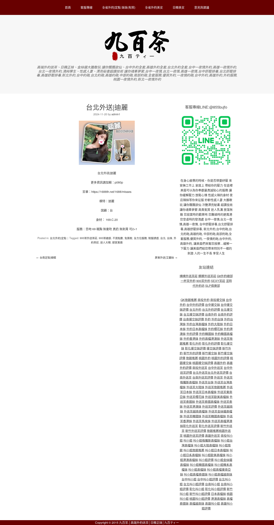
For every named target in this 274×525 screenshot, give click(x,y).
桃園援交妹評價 (202, 363)
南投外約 (204, 300)
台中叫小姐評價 (207, 479)
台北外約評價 (211, 309)
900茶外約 (203, 281)
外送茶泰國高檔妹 (208, 401)
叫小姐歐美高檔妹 (214, 455)
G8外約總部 (225, 276)
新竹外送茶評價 (195, 431)
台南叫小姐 (212, 484)
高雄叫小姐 (212, 503)
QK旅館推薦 (189, 300)
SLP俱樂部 (212, 285)
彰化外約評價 (211, 343)
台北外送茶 (200, 372)
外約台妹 (217, 319)
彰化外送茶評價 (209, 426)
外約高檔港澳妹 (209, 338)
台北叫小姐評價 (193, 484)
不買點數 (118, 238)
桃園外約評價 (220, 358)
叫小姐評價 (206, 460)
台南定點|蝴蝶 (46, 257)
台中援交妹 (212, 305)
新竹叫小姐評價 (199, 494)
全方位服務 (140, 238)
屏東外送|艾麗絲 (166, 257)
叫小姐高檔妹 (197, 469)
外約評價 (192, 334)
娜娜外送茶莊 (207, 276)
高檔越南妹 (196, 503)
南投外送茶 (199, 368)
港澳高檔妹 (218, 498)
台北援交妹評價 (193, 314)
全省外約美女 (154, 7)
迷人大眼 (105, 242)
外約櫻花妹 (215, 329)
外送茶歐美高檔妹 (217, 397)
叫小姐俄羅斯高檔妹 (206, 440)
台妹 (169, 238)
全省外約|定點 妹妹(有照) (118, 7)
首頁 (68, 7)
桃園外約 (205, 358)
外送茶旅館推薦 (215, 387)
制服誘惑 (153, 238)
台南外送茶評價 (202, 377)
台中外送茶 (215, 368)
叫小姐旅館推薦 (193, 450)
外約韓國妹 (206, 334)
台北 (163, 238)
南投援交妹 (217, 300)
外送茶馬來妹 (202, 421)
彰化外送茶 (190, 426)
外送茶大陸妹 (195, 387)
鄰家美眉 (117, 242)
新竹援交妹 (209, 353)
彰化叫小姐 (196, 489)
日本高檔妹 (218, 494)
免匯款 (128, 238)
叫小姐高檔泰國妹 (196, 474)
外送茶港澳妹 (192, 406)
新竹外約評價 (192, 353)
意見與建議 (201, 7)
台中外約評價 (195, 305)
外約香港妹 (190, 338)
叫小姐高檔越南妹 (220, 474)
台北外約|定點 (58, 238)
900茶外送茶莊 (88, 238)
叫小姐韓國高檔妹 (202, 465)
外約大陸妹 (215, 324)
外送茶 (218, 377)
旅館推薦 (192, 358)
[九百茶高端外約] (137, 59)
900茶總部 (105, 238)
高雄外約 (220, 363)
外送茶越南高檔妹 (196, 411)
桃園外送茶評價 (193, 435)
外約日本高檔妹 (196, 329)
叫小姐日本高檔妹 (217, 450)
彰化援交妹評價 (195, 348)
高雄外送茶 (212, 435)
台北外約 (195, 309)
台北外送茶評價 (218, 372)
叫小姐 (187, 440)
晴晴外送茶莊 (189, 276)
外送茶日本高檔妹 (205, 392)
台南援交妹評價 (193, 319)
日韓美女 (179, 7)
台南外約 (211, 314)
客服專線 (86, 7)
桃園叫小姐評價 (199, 498)
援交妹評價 (214, 348)
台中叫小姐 (189, 479)
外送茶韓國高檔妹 (214, 416)
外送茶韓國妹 (192, 416)
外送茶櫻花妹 (195, 397)
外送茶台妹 (206, 382)
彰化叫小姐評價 (215, 489)
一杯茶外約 (188, 281)
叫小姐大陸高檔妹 (206, 445)
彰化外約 (195, 343)
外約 (208, 319)
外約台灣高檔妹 (196, 324)
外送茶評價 (209, 406)
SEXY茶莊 (218, 281)
